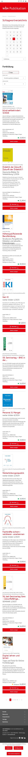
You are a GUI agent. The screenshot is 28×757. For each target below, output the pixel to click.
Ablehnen (8, 748)
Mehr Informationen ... (17, 745)
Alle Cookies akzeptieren (14, 753)
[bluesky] (22, 738)
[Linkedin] (24, 738)
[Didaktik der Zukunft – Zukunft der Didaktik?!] (8, 155)
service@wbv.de (11, 734)
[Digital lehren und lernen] (8, 644)
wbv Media (5, 730)
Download (14, 204)
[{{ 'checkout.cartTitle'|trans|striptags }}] (26, 1)
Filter (11, 72)
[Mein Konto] (23, 1)
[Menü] (2, 1)
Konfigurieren (18, 748)
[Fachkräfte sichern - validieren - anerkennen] (8, 519)
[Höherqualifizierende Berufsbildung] (8, 222)
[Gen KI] (8, 284)
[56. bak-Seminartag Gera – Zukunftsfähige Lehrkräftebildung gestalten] (8, 583)
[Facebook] (19, 738)
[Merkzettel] (21, 1)
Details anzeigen (14, 141)
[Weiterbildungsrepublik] (8, 460)
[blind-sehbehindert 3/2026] (8, 97)
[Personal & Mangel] (8, 400)
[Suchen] (19, 1)
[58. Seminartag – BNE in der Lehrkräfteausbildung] (8, 344)
